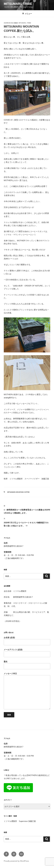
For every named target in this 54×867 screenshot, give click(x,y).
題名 (6, 661)
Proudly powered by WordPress (16, 861)
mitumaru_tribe (25, 23)
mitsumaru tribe (18, 3)
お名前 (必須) (9, 637)
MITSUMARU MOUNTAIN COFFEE (18, 492)
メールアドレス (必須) (13, 649)
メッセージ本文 (10, 673)
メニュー (28, 14)
